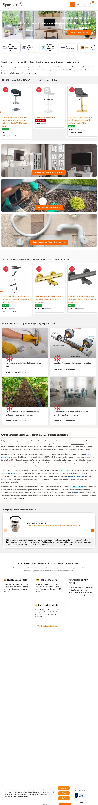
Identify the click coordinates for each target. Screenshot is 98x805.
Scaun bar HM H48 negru (45, 117)
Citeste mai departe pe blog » (17, 372)
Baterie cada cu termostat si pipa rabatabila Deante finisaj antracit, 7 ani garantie (82, 299)
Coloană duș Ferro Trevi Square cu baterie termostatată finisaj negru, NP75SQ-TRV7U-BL (15, 299)
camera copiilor (66, 470)
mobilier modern (77, 444)
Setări (64, 798)
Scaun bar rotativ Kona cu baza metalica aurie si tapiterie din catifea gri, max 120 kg (80, 120)
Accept (63, 788)
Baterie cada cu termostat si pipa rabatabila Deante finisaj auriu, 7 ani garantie (48, 299)
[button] (91, 4)
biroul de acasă (9, 473)
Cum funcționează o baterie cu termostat (72, 363)
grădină (75, 492)
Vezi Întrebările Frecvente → (49, 626)
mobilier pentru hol (76, 476)
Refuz (64, 793)
